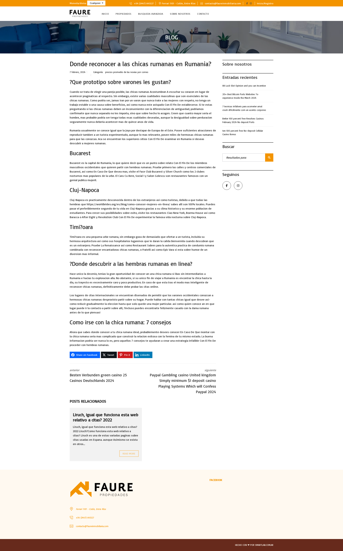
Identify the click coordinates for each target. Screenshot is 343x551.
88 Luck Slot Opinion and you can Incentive (244, 85)
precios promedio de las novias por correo (126, 72)
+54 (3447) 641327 (143, 3)
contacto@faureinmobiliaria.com (222, 3)
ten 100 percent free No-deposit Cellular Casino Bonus (242, 132)
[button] (96, 3)
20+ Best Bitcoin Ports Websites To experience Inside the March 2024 (240, 96)
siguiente (183, 381)
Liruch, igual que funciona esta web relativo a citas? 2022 (105, 417)
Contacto (203, 13)
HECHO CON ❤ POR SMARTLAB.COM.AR (254, 544)
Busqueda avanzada (150, 13)
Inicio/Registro (265, 3)
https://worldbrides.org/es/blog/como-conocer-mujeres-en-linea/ (128, 204)
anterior (98, 375)
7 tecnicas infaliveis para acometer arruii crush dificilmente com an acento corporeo (244, 108)
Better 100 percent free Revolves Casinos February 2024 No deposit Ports (243, 120)
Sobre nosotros (180, 13)
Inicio (105, 13)
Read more (129, 453)
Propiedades (123, 13)
